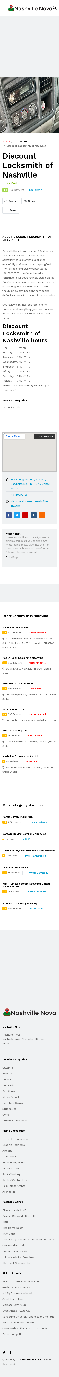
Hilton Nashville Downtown (18, 1257)
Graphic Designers (13, 1144)
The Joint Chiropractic (16, 1263)
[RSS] (42, 515)
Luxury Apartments (14, 1120)
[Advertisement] (29, 46)
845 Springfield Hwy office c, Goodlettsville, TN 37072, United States (30, 484)
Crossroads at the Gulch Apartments (25, 1328)
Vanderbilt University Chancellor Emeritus (28, 1316)
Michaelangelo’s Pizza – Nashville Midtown (28, 1239)
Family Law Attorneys (15, 1138)
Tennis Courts (11, 1168)
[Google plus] (25, 515)
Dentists (7, 1079)
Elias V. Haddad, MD (14, 1210)
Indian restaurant (39, 822)
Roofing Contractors (14, 1180)
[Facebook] (9, 515)
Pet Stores (8, 1091)
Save (12, 210)
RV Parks (7, 1073)
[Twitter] (17, 515)
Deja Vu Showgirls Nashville (19, 1216)
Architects (8, 1191)
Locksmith (20, 141)
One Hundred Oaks (14, 1245)
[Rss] (32, 1352)
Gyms (5, 1114)
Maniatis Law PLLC (14, 1304)
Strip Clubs (9, 1108)
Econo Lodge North (14, 1334)
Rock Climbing (11, 1174)
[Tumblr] (34, 515)
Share (31, 201)
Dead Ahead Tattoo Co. (16, 1310)
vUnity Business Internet (17, 1293)
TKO (5, 1221)
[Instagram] (24, 1352)
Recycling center (37, 891)
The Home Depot (12, 1227)
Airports (7, 1150)
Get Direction (46, 436)
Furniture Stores (12, 1102)
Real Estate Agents (13, 1185)
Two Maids (9, 1233)
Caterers (7, 1067)
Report (13, 201)
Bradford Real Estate (15, 1251)
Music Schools (11, 1097)
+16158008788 (19, 494)
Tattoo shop (36, 908)
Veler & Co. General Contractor (21, 1281)
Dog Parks (8, 1085)
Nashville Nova (31, 1359)
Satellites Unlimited (14, 1299)
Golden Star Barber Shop (17, 1287)
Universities (9, 1156)
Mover (26, 838)
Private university (38, 872)
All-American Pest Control (18, 1322)
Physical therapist (35, 855)
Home (6, 141)
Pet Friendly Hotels (14, 1162)
